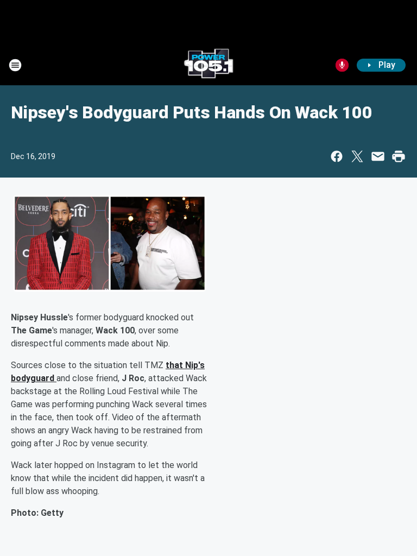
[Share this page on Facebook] (336, 156)
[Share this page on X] (357, 156)
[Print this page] (398, 156)
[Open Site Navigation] (15, 65)
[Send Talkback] (342, 65)
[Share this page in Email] (378, 156)
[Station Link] (208, 65)
